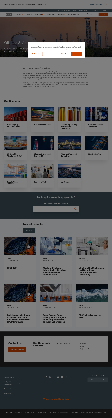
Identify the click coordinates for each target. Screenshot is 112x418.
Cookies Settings (36, 53)
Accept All (76, 53)
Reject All (63, 53)
